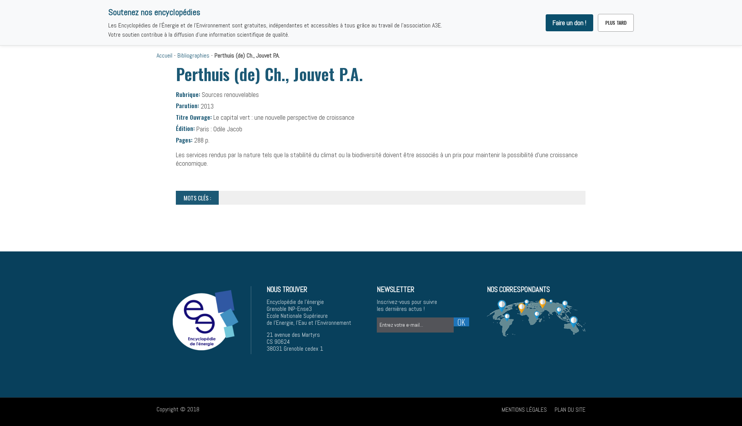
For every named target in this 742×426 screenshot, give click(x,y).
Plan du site (570, 410)
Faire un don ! (569, 23)
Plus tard (615, 22)
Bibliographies (193, 55)
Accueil (164, 55)
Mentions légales (524, 410)
